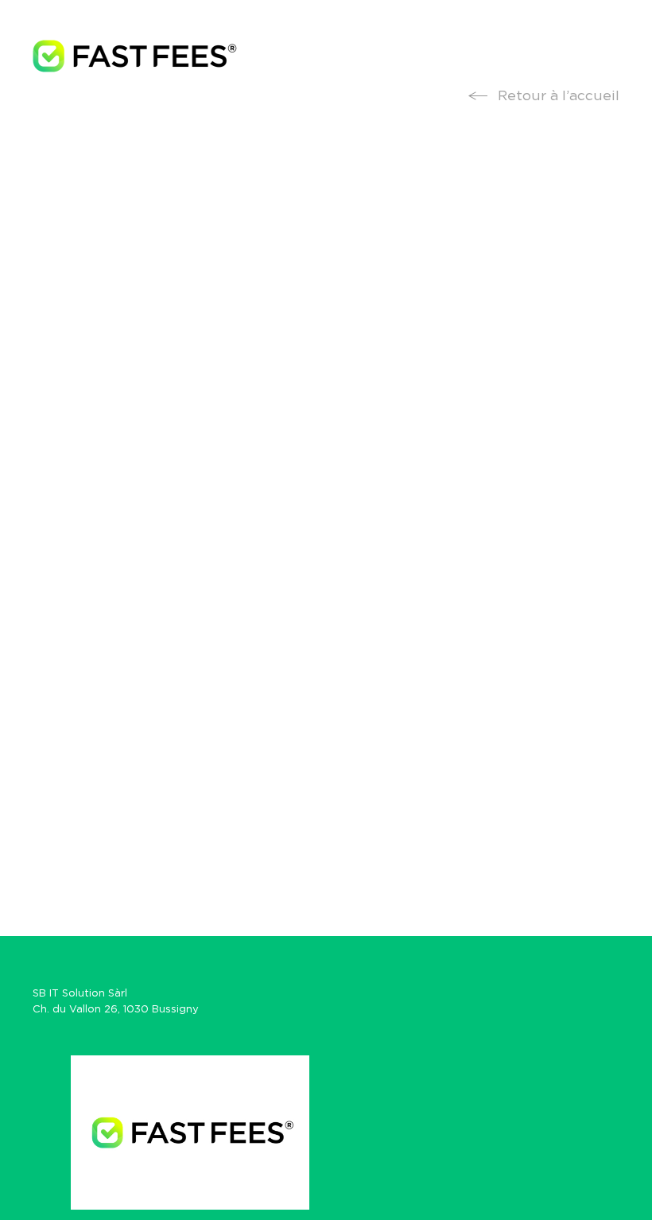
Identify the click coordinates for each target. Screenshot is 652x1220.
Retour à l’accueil (556, 96)
